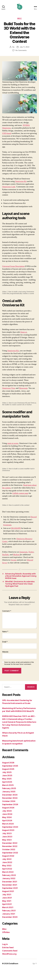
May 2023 (7, 840)
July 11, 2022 (24, 47)
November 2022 (9, 846)
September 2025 (10, 766)
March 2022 (7, 872)
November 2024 (9, 798)
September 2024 (10, 804)
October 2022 (8, 849)
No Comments (20, 50)
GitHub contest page (20, 493)
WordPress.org (9, 954)
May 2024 (7, 817)
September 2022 (10, 853)
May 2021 (6, 901)
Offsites (6, 932)
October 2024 (8, 801)
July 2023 (7, 833)
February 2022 (9, 875)
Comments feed (9, 951)
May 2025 (7, 779)
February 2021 (9, 910)
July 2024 (7, 811)
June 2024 (7, 814)
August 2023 (8, 830)
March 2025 (8, 785)
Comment (6, 611)
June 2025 (7, 775)
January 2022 (8, 878)
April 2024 (7, 820)
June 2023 (7, 836)
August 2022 (8, 856)
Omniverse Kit (21, 181)
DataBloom (13, 963)
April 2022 (7, 869)
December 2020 (10, 917)
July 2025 (7, 772)
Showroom (23, 388)
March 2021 (7, 907)
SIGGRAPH (16, 528)
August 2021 (8, 891)
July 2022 (6, 859)
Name (5, 632)
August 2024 (8, 808)
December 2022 (9, 843)
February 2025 (9, 788)
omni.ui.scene (12, 443)
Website (5, 652)
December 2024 (9, 795)
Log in (5, 944)
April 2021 (7, 904)
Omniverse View (8, 388)
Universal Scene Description (13, 266)
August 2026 (8, 762)
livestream (7, 525)
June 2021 (7, 898)
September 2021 (10, 888)
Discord (33, 517)
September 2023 (10, 827)
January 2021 (8, 914)
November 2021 (9, 885)
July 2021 (6, 894)
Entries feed (8, 947)
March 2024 (8, 824)
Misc (19, 18)
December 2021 (9, 882)
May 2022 (6, 865)
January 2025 (8, 791)
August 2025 (8, 769)
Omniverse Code (8, 186)
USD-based (6, 133)
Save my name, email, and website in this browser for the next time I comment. (19, 663)
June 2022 (7, 862)
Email (5, 642)
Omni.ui (23, 332)
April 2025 (7, 782)
